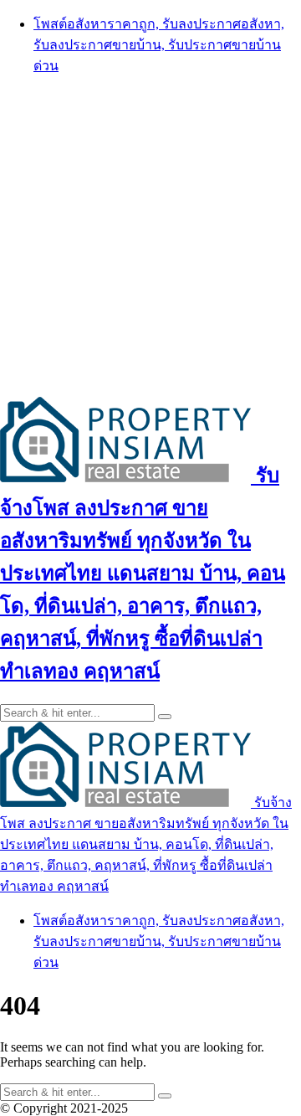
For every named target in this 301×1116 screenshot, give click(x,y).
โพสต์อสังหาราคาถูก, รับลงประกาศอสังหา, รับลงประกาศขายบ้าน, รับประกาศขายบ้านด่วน (158, 45)
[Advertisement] (150, 235)
